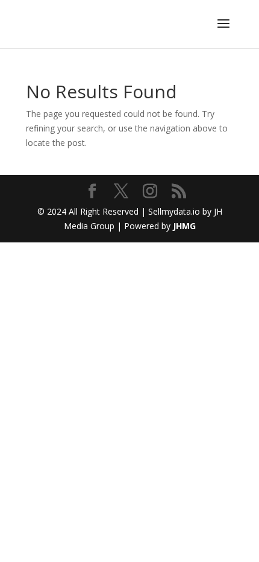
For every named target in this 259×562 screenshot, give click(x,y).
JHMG (184, 226)
